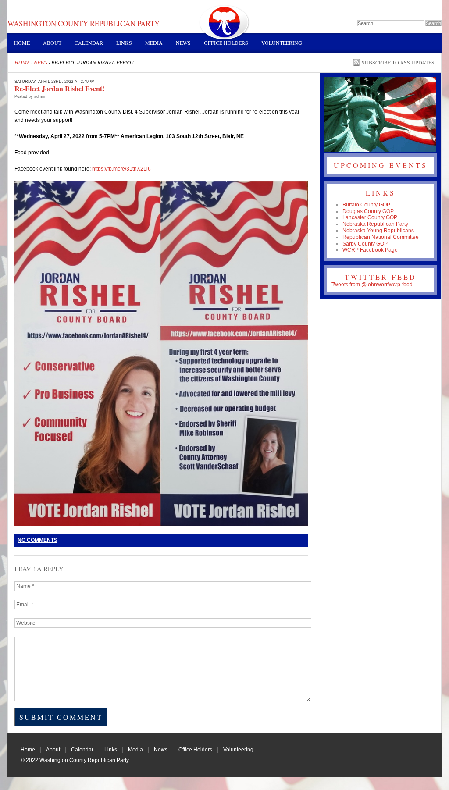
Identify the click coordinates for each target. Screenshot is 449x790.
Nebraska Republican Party (375, 224)
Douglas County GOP (368, 211)
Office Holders (226, 42)
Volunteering (281, 42)
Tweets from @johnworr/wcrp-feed (372, 284)
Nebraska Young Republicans (378, 231)
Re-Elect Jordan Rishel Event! (59, 88)
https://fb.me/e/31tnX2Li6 (121, 169)
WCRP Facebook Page (370, 250)
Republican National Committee (380, 237)
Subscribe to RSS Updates (398, 62)
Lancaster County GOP (369, 217)
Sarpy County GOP (365, 244)
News (183, 42)
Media (154, 42)
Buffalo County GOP (366, 205)
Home (22, 42)
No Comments (37, 540)
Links (124, 42)
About (52, 42)
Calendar (89, 42)
